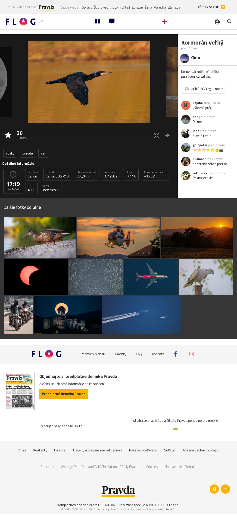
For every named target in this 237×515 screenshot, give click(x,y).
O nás (22, 450)
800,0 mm (86, 174)
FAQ (139, 354)
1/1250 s (111, 174)
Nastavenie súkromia (180, 466)
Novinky (120, 354)
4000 (31, 188)
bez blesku (51, 188)
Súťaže (169, 450)
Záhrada (174, 7)
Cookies (152, 466)
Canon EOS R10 (57, 174)
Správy (87, 7)
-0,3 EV (155, 174)
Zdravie (137, 7)
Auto (114, 7)
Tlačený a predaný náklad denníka (97, 450)
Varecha (160, 7)
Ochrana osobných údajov (200, 450)
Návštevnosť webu (143, 450)
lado (196, 131)
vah (43, 153)
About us (47, 466)
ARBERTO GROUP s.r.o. (162, 505)
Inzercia (59, 450)
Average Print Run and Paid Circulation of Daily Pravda (100, 466)
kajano (198, 102)
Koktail (125, 7)
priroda (27, 153)
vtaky (10, 153)
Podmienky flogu (93, 354)
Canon (33, 174)
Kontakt (158, 354)
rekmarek (200, 173)
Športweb (101, 7)
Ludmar (198, 159)
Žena (148, 7)
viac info (170, 509)
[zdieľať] (167, 135)
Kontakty (40, 450)
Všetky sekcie (208, 7)
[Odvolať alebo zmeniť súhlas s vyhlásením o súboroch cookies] (214, 489)
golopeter (200, 145)
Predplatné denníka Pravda (63, 393)
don (195, 117)
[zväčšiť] (156, 135)
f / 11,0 (131, 174)
